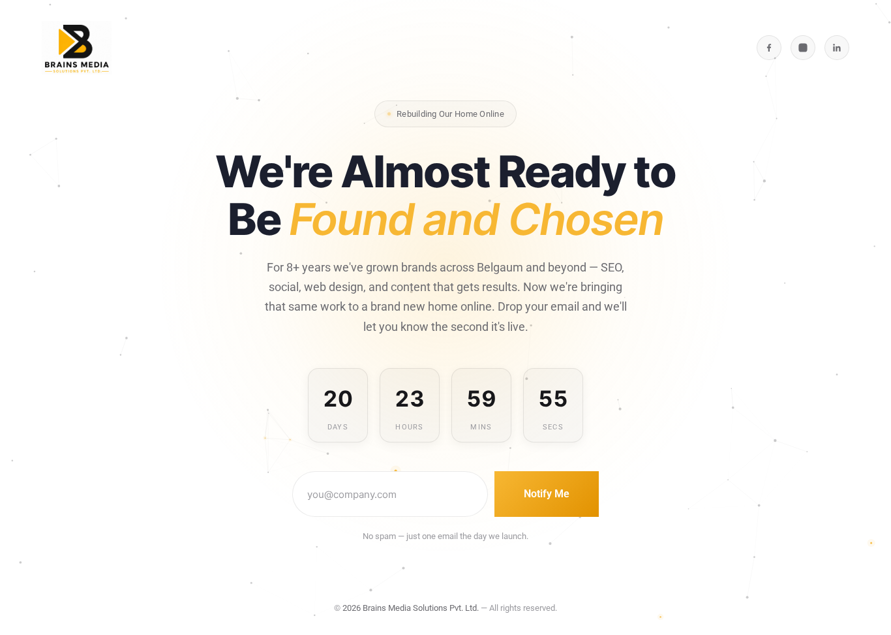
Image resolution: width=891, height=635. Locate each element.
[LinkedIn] (836, 47)
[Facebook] (769, 47)
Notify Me (546, 494)
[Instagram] (803, 47)
